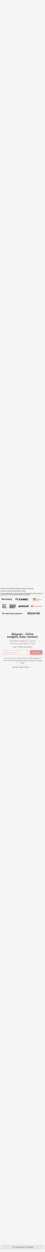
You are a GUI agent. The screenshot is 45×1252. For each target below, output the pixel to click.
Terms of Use (33, 658)
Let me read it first (21, 667)
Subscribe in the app (24, 1247)
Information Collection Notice (24, 660)
